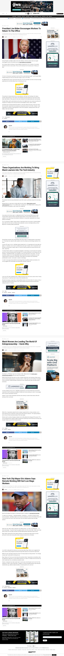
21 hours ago (30, 151)
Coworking (27, 16)
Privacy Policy (24, 649)
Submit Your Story (14, 649)
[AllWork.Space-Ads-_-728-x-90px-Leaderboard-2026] (32, 23)
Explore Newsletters (60, 13)
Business (50, 16)
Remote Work (10, 587)
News (5, 25)
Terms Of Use (29, 649)
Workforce (43, 16)
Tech (40, 16)
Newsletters (19, 649)
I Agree (54, 654)
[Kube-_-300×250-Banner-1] (21, 89)
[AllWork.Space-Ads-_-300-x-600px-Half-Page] (52, 367)
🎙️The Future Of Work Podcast (36, 18)
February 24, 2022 (10, 489)
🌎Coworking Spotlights (26, 18)
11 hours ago (30, 146)
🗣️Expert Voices (11, 18)
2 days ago (30, 315)
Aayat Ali (10, 125)
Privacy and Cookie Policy (47, 654)
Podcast (51, 649)
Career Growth (36, 16)
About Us (33, 649)
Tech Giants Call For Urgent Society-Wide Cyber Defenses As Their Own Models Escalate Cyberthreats (34, 319)
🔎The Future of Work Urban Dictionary (49, 18)
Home (3, 25)
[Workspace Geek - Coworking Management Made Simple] (52, 54)
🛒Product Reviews (17, 18)
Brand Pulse (47, 649)
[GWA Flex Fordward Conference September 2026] (32, 6)
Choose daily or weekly (5, 637)
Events (54, 649)
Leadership (19, 16)
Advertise (9, 649)
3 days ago (30, 325)
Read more (4, 156)
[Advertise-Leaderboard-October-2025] (22, 113)
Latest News (14, 16)
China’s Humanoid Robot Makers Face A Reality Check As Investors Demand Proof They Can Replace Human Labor (34, 140)
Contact (36, 649)
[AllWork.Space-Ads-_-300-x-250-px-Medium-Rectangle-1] (21, 405)
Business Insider (7, 586)
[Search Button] (6, 13)
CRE (47, 16)
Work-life (23, 16)
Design (31, 16)
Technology (9, 292)
